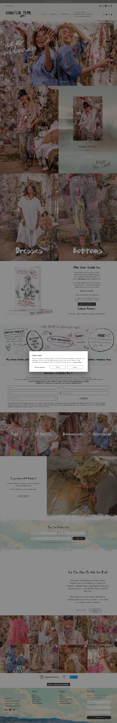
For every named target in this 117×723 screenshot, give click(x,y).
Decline (75, 367)
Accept (57, 367)
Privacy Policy (78, 362)
